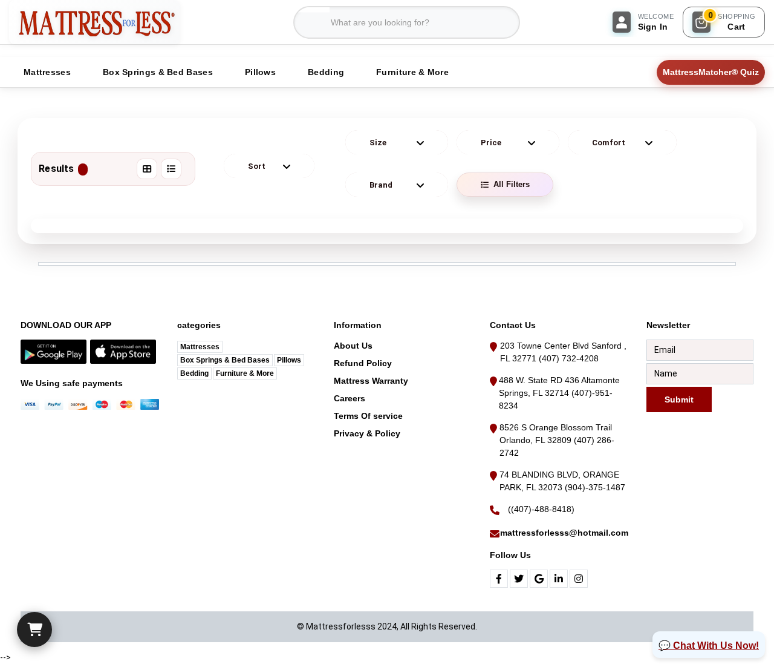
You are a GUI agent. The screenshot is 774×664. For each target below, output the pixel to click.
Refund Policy (363, 363)
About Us (353, 345)
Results (56, 168)
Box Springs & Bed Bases (225, 360)
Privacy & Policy (367, 433)
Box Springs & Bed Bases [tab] (158, 72)
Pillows (289, 360)
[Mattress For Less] (94, 22)
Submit (679, 399)
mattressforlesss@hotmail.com (564, 532)
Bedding (194, 373)
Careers (349, 398)
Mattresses (200, 347)
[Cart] (34, 629)
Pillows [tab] (260, 72)
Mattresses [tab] (47, 72)
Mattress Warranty (371, 381)
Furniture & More (245, 373)
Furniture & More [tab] (412, 72)
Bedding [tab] (326, 72)
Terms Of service (368, 416)
